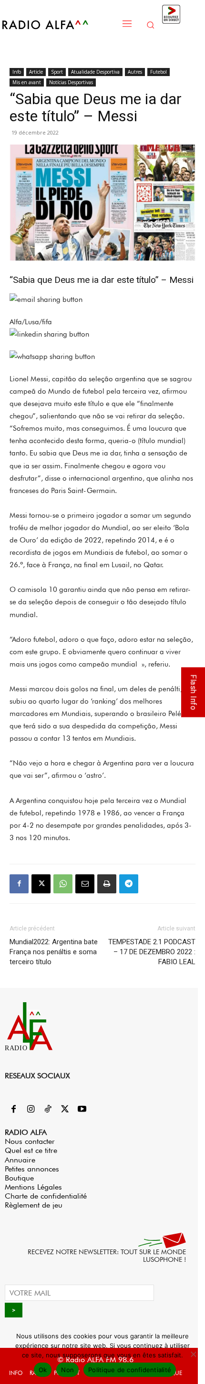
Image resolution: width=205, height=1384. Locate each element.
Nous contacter (30, 1141)
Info (16, 71)
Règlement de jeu (33, 1205)
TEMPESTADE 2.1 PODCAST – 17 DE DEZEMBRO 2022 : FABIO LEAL (151, 952)
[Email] (84, 883)
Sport (57, 71)
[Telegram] (128, 883)
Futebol (158, 71)
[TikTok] (47, 1109)
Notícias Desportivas (71, 82)
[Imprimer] (106, 883)
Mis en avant (26, 82)
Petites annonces (32, 1168)
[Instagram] (30, 1109)
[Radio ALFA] (58, 24)
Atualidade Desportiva (95, 71)
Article (36, 71)
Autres (135, 71)
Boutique (19, 1177)
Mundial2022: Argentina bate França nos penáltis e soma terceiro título (54, 952)
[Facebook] (19, 883)
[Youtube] (82, 1109)
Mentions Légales (33, 1186)
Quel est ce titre (31, 1150)
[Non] (193, 1354)
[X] (41, 883)
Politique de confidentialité (129, 1370)
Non (67, 1370)
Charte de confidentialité (46, 1195)
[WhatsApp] (62, 883)
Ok (43, 1370)
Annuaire (20, 1159)
